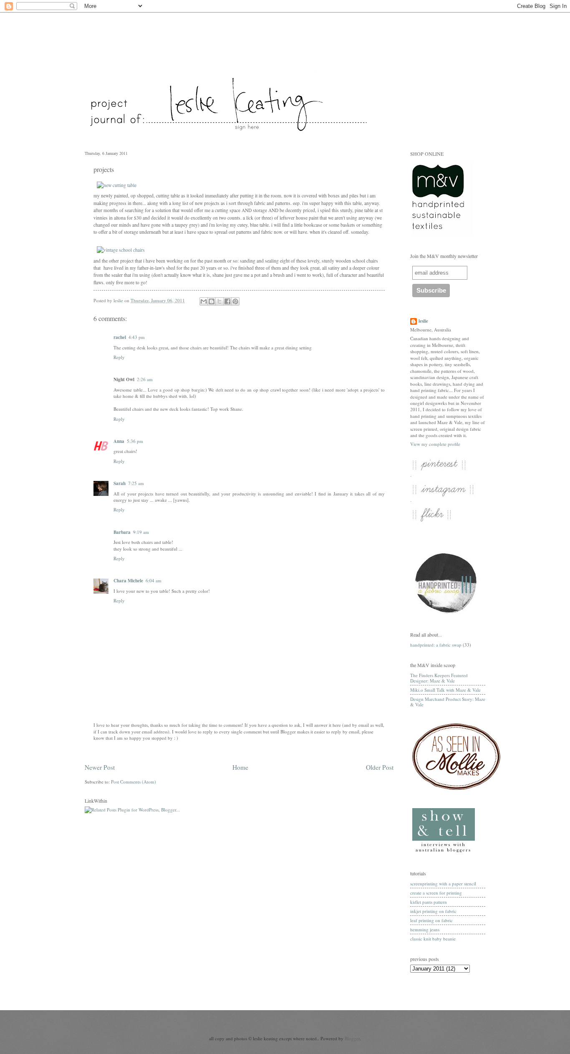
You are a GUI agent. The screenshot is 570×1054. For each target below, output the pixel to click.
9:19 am (141, 532)
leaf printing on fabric (431, 920)
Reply (119, 357)
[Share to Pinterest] (235, 301)
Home (240, 767)
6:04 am (153, 580)
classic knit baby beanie (433, 938)
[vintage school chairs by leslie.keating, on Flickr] (120, 250)
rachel (119, 337)
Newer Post (100, 767)
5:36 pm (135, 441)
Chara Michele (128, 580)
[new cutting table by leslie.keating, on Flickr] (116, 185)
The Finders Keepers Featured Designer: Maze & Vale (439, 678)
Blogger (352, 1038)
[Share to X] (219, 301)
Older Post (379, 767)
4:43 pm (137, 337)
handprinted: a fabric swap (436, 645)
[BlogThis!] (211, 301)
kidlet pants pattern (428, 902)
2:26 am (145, 379)
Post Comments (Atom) (133, 781)
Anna (118, 441)
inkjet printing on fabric (433, 911)
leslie (423, 321)
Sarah (119, 483)
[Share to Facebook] (227, 301)
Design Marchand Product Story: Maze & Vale (447, 702)
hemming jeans (424, 929)
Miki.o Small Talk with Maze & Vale (445, 690)
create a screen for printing (436, 893)
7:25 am (136, 483)
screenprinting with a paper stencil (443, 883)
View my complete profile (435, 444)
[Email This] (203, 301)
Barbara (122, 532)
